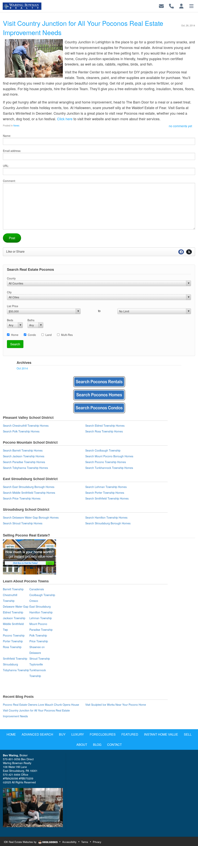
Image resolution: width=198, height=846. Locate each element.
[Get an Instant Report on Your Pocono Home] (29, 575)
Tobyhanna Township (16, 670)
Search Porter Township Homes (104, 492)
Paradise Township (41, 630)
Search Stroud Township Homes (22, 523)
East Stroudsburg (40, 606)
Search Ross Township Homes (104, 431)
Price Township (38, 641)
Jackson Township (14, 618)
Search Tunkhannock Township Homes (109, 468)
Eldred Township (13, 612)
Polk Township (38, 635)
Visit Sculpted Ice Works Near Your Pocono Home (115, 704)
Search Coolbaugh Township (102, 450)
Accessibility (69, 842)
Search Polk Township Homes (21, 431)
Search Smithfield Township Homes (107, 498)
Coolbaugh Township (42, 595)
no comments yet (180, 126)
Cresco (33, 601)
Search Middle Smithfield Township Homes (29, 492)
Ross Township (12, 647)
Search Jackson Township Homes (23, 456)
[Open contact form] (161, 5)
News (16, 125)
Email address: (12, 151)
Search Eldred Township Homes (105, 425)
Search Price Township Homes (21, 498)
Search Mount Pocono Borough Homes (109, 456)
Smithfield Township (15, 658)
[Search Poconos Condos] (99, 408)
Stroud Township (39, 658)
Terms (84, 842)
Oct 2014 (22, 368)
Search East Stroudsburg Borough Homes (28, 487)
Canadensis (36, 589)
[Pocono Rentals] (99, 381)
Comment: (9, 181)
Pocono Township (14, 635)
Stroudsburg (10, 664)
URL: (6, 166)
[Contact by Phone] (171, 5)
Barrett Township (13, 589)
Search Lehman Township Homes (106, 487)
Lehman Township (40, 618)
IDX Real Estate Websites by (20, 842)
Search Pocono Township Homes (105, 462)
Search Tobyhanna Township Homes (25, 468)
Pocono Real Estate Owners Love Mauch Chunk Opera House (41, 704)
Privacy (97, 842)
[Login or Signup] (181, 5)
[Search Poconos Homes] (99, 394)
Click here (65, 118)
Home (14, 335)
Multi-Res (67, 335)
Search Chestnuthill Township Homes (26, 425)
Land (48, 335)
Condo (32, 335)
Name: (7, 136)
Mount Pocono (38, 624)
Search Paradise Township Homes (24, 462)
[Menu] (191, 5)
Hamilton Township (41, 612)
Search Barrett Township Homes (23, 450)
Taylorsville (36, 664)
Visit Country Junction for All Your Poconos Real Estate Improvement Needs (83, 27)
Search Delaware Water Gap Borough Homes (31, 517)
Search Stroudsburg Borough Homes (108, 523)
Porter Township (13, 641)
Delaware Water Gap (15, 606)
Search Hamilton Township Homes (106, 517)
